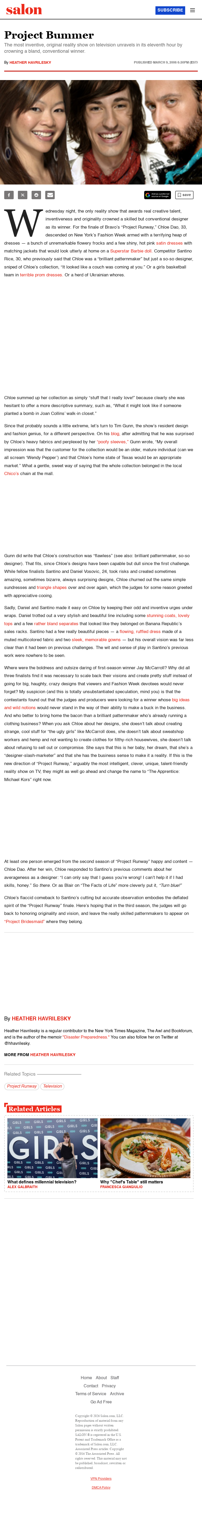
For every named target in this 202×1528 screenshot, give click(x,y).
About (101, 1378)
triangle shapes (52, 588)
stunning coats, (162, 616)
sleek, (78, 640)
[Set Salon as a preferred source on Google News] (157, 195)
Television (52, 1086)
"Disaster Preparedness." (86, 1037)
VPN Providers (101, 1478)
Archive (117, 1394)
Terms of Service (90, 1394)
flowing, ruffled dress (140, 632)
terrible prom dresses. (41, 275)
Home (86, 1378)
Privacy (109, 1386)
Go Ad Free (101, 1402)
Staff (114, 1378)
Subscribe (170, 10)
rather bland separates (56, 624)
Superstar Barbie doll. (131, 251)
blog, (115, 434)
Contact (91, 1386)
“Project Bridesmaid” (24, 922)
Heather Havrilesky (30, 63)
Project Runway (22, 1086)
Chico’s (11, 474)
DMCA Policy (101, 1487)
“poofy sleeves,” (113, 442)
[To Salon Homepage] (24, 9)
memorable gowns (103, 640)
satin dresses (169, 243)
